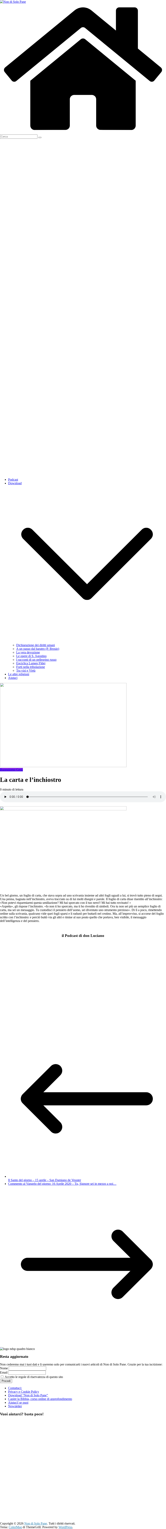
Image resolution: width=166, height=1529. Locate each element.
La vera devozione (28, 652)
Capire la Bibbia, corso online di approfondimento (40, 1399)
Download (15, 483)
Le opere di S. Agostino (31, 656)
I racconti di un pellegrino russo (36, 659)
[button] (87, 641)
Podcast (13, 479)
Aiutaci (12, 678)
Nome (4, 1368)
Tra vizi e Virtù (25, 670)
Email (3, 1372)
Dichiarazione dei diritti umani (35, 645)
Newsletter (15, 1406)
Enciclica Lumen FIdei (30, 663)
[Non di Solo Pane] (83, 132)
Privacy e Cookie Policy (23, 1391)
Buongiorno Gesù (11, 769)
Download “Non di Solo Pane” (28, 1395)
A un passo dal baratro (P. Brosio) (37, 648)
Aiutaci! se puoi (18, 1402)
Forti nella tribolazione (30, 667)
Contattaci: (15, 1388)
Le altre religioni (18, 674)
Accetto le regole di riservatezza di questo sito (33, 1377)
